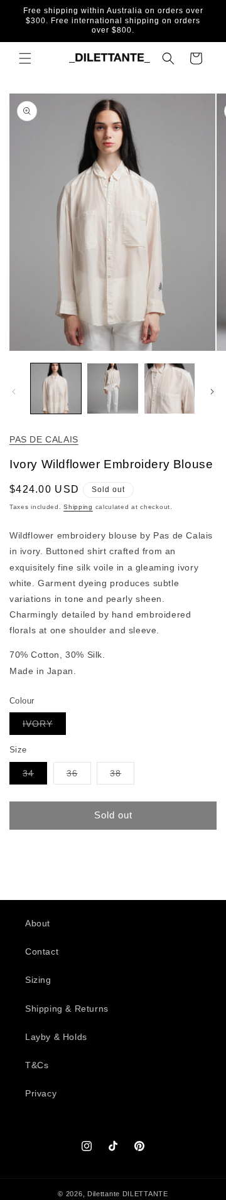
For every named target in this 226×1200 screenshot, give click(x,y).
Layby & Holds (56, 1037)
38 (122, 776)
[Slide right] (212, 391)
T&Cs (36, 1065)
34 (35, 776)
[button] (25, 58)
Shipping (78, 506)
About (37, 923)
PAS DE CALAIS (43, 439)
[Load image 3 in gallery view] (169, 388)
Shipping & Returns (67, 1009)
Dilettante (103, 1193)
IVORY (44, 726)
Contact (41, 951)
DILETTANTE (145, 1193)
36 (79, 776)
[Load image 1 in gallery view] (56, 388)
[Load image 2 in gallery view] (112, 388)
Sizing (38, 980)
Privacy (40, 1093)
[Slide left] (14, 391)
